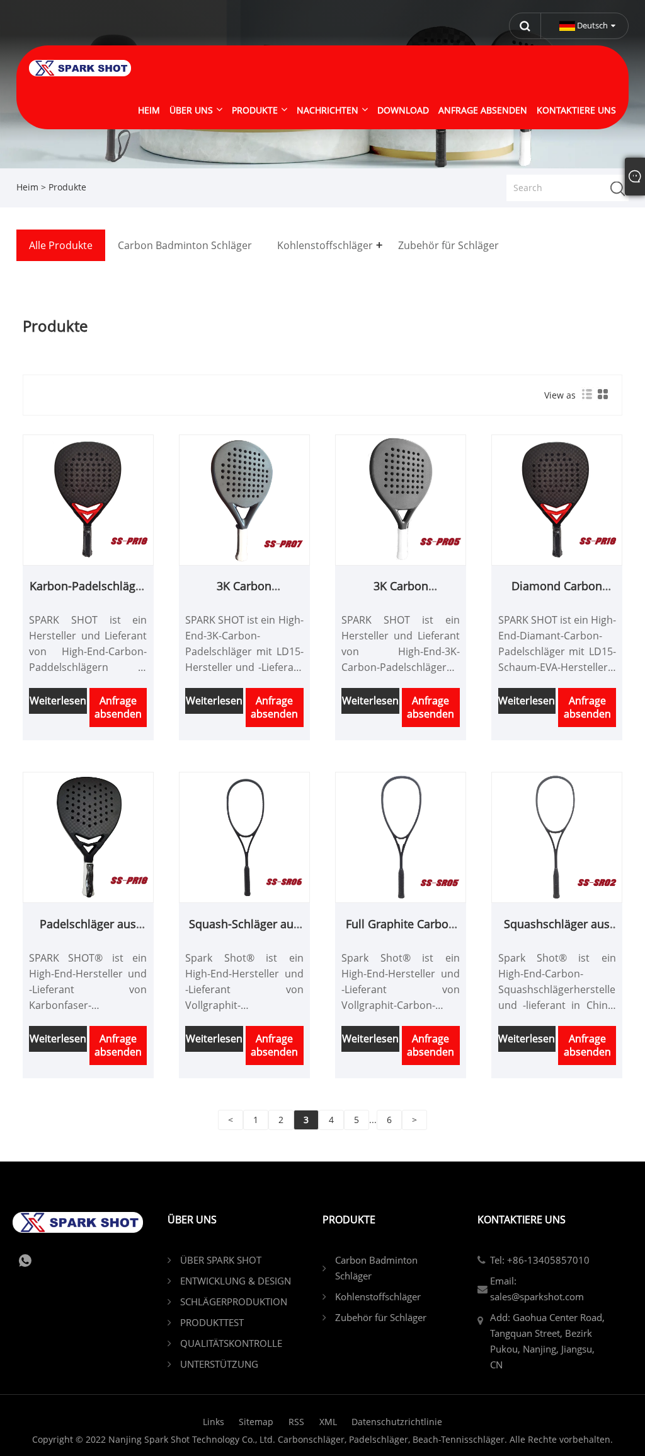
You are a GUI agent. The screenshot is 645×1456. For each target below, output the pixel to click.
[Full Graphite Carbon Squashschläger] (400, 836)
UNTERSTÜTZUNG (219, 1364)
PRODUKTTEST (212, 1322)
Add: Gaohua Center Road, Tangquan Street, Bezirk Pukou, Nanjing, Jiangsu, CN (547, 1341)
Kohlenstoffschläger (378, 1296)
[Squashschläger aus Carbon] (557, 836)
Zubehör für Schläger (380, 1317)
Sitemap (256, 1422)
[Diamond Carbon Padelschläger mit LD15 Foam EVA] (557, 499)
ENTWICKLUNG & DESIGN (235, 1280)
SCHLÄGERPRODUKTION (233, 1301)
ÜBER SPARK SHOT (220, 1260)
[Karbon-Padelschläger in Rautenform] (88, 499)
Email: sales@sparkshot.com (537, 1288)
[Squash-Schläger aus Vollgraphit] (244, 836)
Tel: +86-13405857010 (540, 1260)
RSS (296, 1422)
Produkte (67, 187)
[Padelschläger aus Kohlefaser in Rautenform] (88, 836)
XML (328, 1422)
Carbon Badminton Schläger (376, 1268)
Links (213, 1422)
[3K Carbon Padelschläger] (400, 499)
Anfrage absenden (118, 707)
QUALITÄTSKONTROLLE (231, 1343)
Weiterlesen (58, 701)
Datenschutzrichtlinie (396, 1422)
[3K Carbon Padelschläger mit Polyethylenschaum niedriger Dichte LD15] (244, 499)
